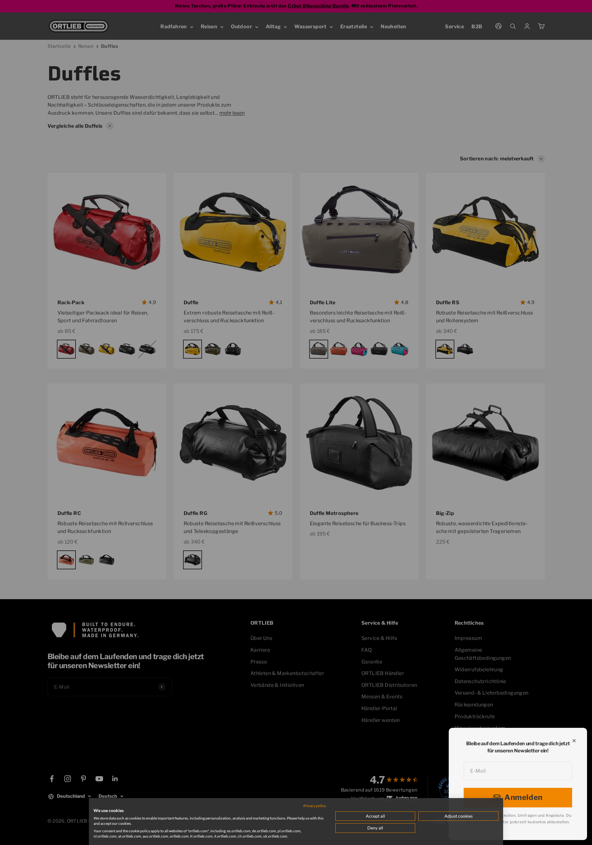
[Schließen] (574, 741)
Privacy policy (314, 805)
